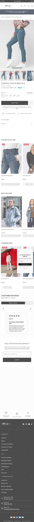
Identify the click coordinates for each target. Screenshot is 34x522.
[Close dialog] (32, 249)
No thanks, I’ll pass (25, 268)
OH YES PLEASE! (25, 264)
